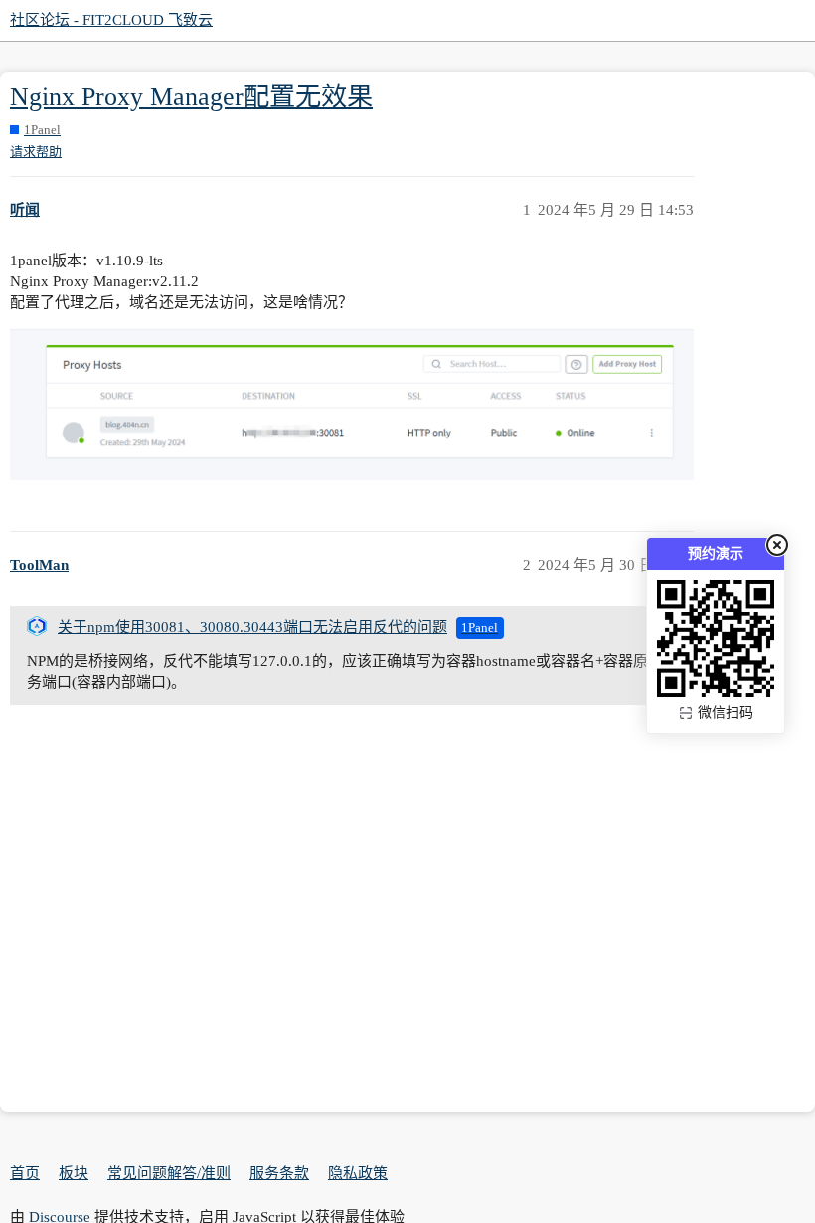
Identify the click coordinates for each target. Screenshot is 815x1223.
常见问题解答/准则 (169, 1173)
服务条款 (279, 1173)
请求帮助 (36, 151)
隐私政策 (358, 1173)
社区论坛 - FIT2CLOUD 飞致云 (111, 20)
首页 (25, 1173)
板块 (73, 1173)
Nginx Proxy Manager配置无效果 (191, 97)
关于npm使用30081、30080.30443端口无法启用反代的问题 (252, 627)
